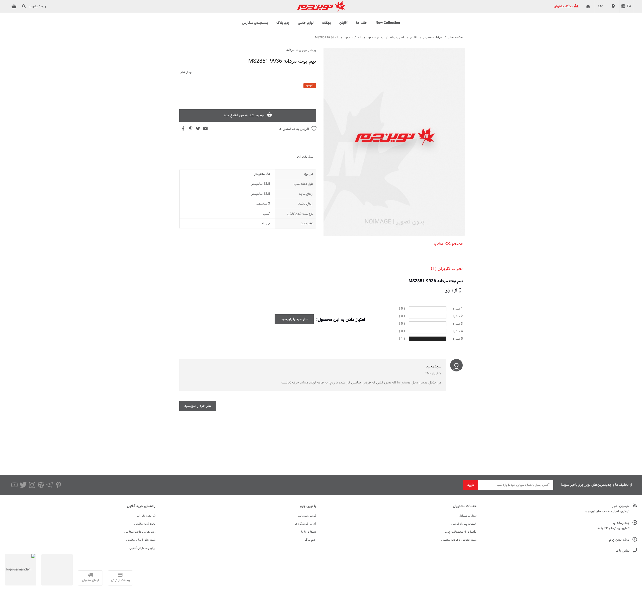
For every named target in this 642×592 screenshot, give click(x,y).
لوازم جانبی (305, 23)
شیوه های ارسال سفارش (140, 540)
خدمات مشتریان (464, 506)
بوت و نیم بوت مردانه (370, 37)
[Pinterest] (58, 485)
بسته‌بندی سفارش (255, 23)
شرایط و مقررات (146, 516)
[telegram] (49, 485)
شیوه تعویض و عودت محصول (458, 540)
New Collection (388, 23)
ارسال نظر (186, 72)
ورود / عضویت (37, 6)
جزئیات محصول (432, 37)
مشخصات (305, 157)
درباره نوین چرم (619, 540)
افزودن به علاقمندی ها (294, 129)
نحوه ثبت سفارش (144, 524)
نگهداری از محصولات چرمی (460, 532)
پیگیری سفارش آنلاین (142, 548)
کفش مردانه (396, 37)
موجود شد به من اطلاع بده (244, 115)
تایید (470, 485)
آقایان (343, 23)
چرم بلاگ (282, 23)
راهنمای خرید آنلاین (141, 506)
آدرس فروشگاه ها (305, 524)
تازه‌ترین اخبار (620, 506)
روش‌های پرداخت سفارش (139, 532)
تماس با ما (622, 551)
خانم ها (361, 23)
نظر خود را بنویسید (294, 319)
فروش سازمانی (307, 516)
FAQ (600, 6)
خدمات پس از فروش (463, 524)
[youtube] (14, 485)
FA (629, 6)
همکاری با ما (308, 532)
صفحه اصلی (455, 37)
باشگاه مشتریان (563, 6)
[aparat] (40, 485)
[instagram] (32, 485)
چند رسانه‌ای (621, 523)
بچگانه (326, 23)
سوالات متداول (467, 516)
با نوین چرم (308, 506)
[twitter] (23, 485)
